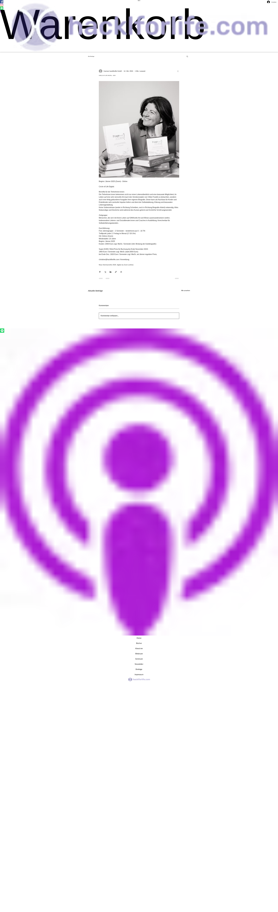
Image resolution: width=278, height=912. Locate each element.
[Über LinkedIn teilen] (110, 272)
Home (139, 638)
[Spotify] (139, 330)
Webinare (139, 654)
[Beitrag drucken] (121, 272)
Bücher (139, 643)
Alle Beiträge (91, 56)
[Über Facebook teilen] (100, 272)
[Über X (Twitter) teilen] (105, 272)
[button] (187, 56)
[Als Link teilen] (116, 272)
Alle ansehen (185, 290)
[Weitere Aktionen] (178, 71)
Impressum (139, 674)
